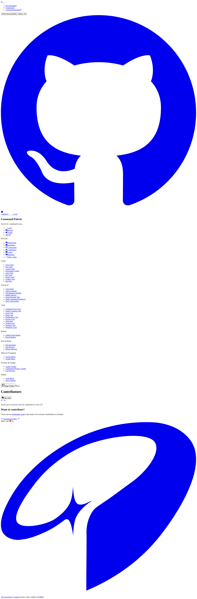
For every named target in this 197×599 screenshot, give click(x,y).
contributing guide (18, 414)
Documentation (11, 6)
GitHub (41, 597)
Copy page (7, 398)
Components (10, 8)
